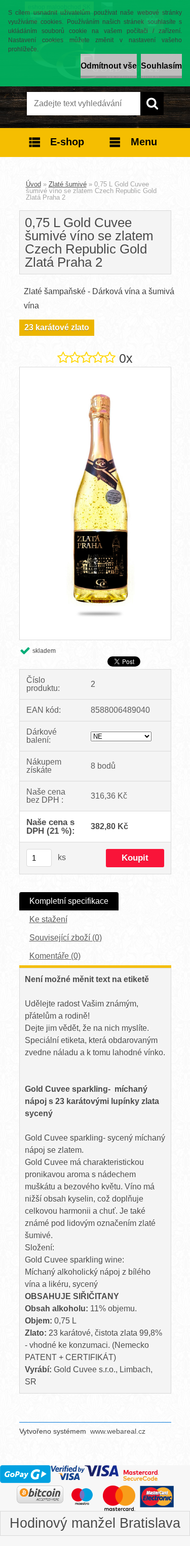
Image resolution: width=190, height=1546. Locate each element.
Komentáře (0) (55, 956)
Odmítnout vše (109, 65)
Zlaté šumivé (68, 184)
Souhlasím (161, 65)
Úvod (33, 184)
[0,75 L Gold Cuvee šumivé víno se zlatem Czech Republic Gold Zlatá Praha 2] (95, 371)
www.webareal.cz (117, 1431)
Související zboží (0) (65, 937)
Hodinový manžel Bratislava (95, 1523)
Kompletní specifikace (68, 901)
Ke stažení (48, 919)
